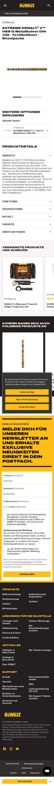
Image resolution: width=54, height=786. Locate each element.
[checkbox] (4, 519)
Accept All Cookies (27, 407)
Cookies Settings (27, 392)
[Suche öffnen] (49, 5)
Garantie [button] (8, 224)
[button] (50, 781)
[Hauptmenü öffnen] (5, 5)
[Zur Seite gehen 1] (17, 97)
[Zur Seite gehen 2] (27, 97)
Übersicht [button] (8, 155)
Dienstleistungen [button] (13, 231)
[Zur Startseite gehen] (27, 5)
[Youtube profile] (17, 749)
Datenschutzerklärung (22, 562)
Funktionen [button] (9, 201)
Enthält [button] (7, 216)
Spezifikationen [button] (12, 209)
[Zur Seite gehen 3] (37, 97)
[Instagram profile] (11, 749)
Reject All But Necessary (27, 399)
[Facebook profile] (4, 749)
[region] (27, 286)
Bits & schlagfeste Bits (16, 13)
